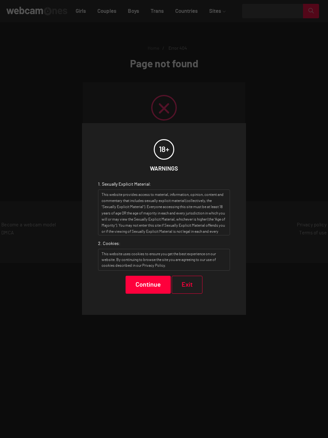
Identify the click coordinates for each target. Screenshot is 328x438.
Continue (148, 285)
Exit (187, 285)
